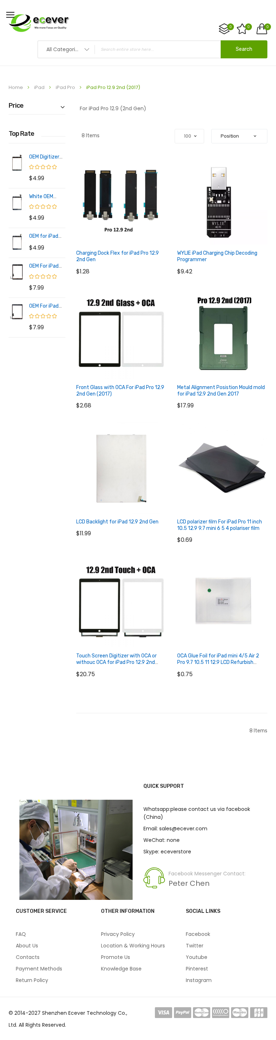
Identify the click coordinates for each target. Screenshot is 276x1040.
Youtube (196, 957)
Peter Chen (189, 883)
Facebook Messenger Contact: (207, 873)
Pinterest (197, 968)
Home (16, 87)
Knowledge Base (121, 968)
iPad (40, 87)
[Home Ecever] (39, 23)
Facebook (198, 934)
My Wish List (248, 27)
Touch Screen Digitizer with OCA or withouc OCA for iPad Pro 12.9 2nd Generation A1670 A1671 (116, 662)
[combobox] (152, 49)
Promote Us (115, 957)
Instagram (199, 980)
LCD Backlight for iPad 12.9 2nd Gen (117, 522)
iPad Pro (66, 87)
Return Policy (32, 980)
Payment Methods (39, 968)
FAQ (21, 934)
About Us (27, 945)
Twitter (194, 945)
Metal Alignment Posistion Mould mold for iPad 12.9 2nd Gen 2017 (221, 390)
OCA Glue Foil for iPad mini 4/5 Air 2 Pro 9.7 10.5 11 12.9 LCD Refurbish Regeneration (218, 662)
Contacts (28, 957)
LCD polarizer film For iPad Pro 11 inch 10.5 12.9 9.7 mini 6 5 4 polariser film (219, 525)
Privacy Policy (118, 934)
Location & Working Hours (133, 945)
